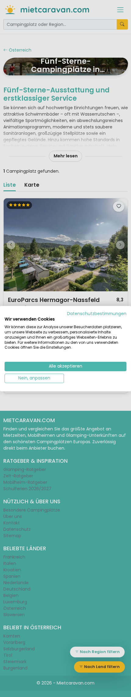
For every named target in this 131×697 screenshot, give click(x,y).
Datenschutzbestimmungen (96, 313)
